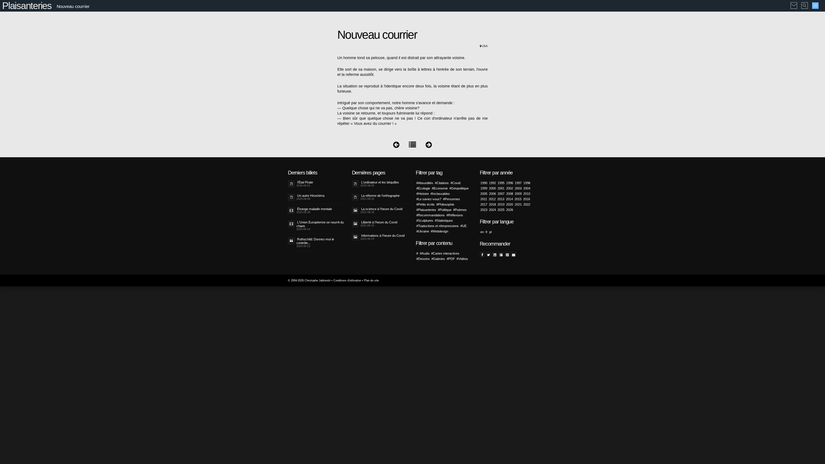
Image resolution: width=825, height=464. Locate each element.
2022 (526, 204)
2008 (509, 193)
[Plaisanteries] (412, 146)
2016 (526, 199)
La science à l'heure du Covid (381, 209)
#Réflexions (454, 215)
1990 (483, 183)
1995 (501, 183)
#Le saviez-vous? (428, 199)
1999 (483, 188)
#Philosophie (445, 204)
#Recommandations (430, 215)
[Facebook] (482, 254)
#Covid (455, 183)
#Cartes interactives (445, 253)
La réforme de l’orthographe (380, 195)
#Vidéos (462, 259)
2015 (518, 199)
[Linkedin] (495, 254)
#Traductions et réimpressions (437, 226)
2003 (518, 188)
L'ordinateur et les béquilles (380, 182)
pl (490, 232)
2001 (501, 188)
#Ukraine (422, 231)
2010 (526, 193)
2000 (492, 188)
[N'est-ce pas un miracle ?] (396, 146)
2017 (483, 204)
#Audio (424, 253)
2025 (501, 210)
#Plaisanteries (426, 210)
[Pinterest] (507, 254)
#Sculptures (424, 220)
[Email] (513, 254)
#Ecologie (423, 188)
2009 (518, 193)
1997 (518, 183)
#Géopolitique (459, 188)
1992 (492, 183)
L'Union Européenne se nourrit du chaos (320, 224)
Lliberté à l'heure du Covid (379, 222)
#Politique (444, 210)
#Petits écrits (425, 204)
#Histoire (422, 193)
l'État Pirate (305, 182)
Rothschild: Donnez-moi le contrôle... (315, 241)
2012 (492, 199)
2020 (509, 204)
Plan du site (371, 280)
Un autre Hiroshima (310, 195)
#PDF (451, 259)
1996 (509, 183)
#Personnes (451, 199)
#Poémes (460, 210)
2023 (483, 210)
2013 (500, 199)
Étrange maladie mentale (314, 209)
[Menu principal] (815, 5)
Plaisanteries (27, 5)
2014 (509, 199)
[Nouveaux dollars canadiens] (428, 146)
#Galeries (438, 259)
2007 (501, 193)
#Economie (440, 188)
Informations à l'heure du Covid (383, 235)
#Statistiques (444, 220)
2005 (483, 193)
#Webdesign (439, 231)
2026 (509, 210)
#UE (463, 226)
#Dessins (423, 259)
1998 (526, 183)
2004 (526, 188)
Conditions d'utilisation (347, 280)
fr (486, 232)
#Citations (442, 183)
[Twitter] (488, 254)
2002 (509, 188)
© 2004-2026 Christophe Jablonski (309, 280)
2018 (492, 204)
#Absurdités (424, 183)
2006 (492, 193)
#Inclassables (440, 193)
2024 (492, 210)
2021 (518, 204)
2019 (501, 204)
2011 (483, 199)
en (482, 232)
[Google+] (501, 254)
